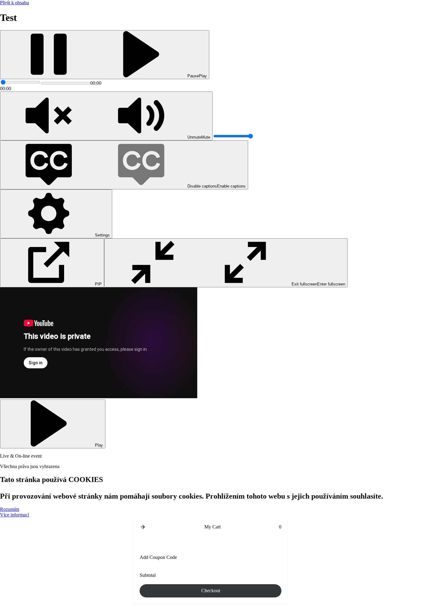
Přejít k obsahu (14, 2)
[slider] (20, 82)
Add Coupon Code (158, 557)
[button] (143, 527)
